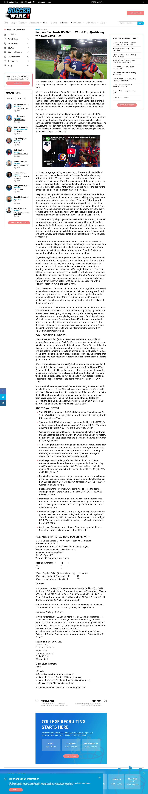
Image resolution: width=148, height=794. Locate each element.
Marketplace (91, 23)
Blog (13, 23)
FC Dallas (17, 142)
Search (141, 23)
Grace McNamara (20, 197)
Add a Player (71, 756)
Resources (13, 61)
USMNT (37, 29)
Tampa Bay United (19, 120)
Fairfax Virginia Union (21, 165)
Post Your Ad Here (127, 105)
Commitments (76, 23)
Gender (9, 98)
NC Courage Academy (21, 154)
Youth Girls (13, 43)
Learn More (18, 83)
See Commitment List (19, 222)
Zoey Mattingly (19, 139)
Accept (15, 790)
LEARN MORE (96, 2)
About (102, 23)
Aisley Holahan (19, 161)
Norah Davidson (20, 127)
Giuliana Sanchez (20, 104)
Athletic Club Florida (21, 108)
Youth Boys (13, 39)
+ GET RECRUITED (135, 13)
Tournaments (34, 23)
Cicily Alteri (18, 150)
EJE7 (15, 201)
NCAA (11, 48)
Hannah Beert (19, 208)
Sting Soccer (18, 189)
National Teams (15, 52)
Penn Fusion (18, 131)
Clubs (45, 23)
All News (12, 34)
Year (19, 98)
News (6, 23)
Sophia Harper (19, 173)
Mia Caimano (18, 116)
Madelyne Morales (21, 186)
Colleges (63, 23)
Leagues (54, 23)
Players (22, 23)
